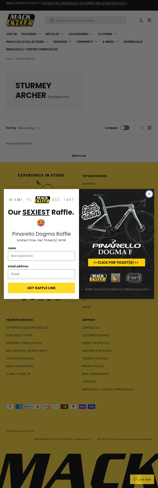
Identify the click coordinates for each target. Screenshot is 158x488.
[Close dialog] (149, 194)
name (12, 248)
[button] (41, 200)
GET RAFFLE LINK (41, 287)
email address (18, 266)
